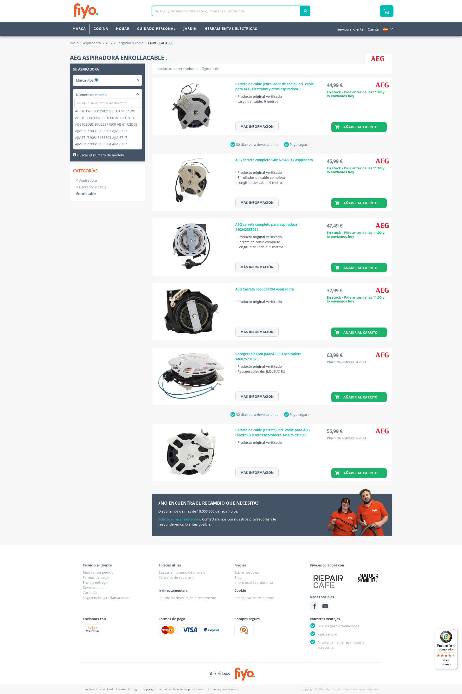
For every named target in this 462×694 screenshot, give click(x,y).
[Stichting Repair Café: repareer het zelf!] (328, 581)
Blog (237, 577)
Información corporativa (253, 582)
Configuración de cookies (254, 598)
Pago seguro (299, 144)
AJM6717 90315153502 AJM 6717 (101, 131)
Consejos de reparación (178, 577)
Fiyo (106, 10)
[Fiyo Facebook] (314, 606)
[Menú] (454, 631)
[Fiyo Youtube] (325, 606)
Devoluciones (93, 587)
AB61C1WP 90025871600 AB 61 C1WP (105, 111)
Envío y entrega (95, 582)
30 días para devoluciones (257, 144)
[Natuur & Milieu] (368, 578)
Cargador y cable (92, 187)
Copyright (148, 689)
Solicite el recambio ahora (179, 519)
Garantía (90, 592)
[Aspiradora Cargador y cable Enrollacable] (138, 80)
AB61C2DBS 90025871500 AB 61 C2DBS (106, 124)
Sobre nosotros (246, 572)
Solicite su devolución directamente (187, 598)
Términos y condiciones (222, 689)
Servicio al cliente (350, 29)
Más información (257, 126)
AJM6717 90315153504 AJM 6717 (101, 144)
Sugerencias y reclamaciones (106, 597)
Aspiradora (88, 180)
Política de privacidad (98, 689)
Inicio (74, 43)
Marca (79, 28)
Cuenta (373, 29)
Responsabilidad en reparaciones (181, 689)
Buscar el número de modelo (100, 155)
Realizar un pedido (98, 572)
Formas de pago (96, 577)
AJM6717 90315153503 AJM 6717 (101, 137)
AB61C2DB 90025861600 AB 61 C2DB (104, 118)
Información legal (127, 689)
